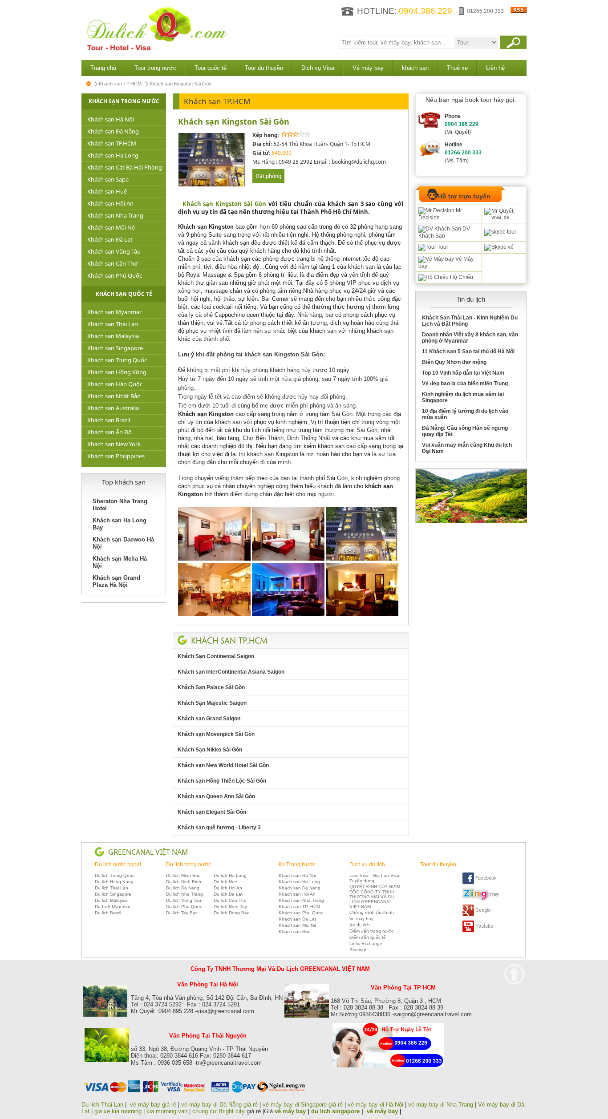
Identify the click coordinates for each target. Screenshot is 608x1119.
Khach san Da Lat (297, 919)
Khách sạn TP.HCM (120, 83)
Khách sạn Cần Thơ (112, 263)
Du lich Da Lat (228, 894)
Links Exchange (365, 943)
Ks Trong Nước (297, 864)
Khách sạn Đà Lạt (110, 239)
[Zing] (480, 899)
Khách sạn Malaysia (113, 336)
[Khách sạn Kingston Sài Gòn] (212, 185)
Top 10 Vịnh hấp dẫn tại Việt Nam (463, 373)
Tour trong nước (155, 68)
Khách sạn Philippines (116, 456)
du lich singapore (335, 1111)
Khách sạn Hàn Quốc (114, 384)
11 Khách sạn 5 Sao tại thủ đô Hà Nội (468, 351)
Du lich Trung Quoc (114, 875)
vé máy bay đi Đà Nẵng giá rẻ (219, 1104)
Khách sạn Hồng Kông (116, 372)
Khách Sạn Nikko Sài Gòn (210, 750)
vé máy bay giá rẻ (154, 1104)
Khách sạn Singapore (115, 348)
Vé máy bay (368, 68)
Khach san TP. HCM (299, 906)
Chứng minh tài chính (371, 912)
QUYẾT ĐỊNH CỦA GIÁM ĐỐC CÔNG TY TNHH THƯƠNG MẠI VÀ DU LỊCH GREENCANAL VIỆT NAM (374, 896)
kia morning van (166, 1111)
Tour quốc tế (211, 68)
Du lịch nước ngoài (118, 864)
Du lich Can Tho (230, 900)
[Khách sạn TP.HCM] (229, 640)
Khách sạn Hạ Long (112, 155)
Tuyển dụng (361, 880)
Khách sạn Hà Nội (110, 119)
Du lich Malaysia (111, 900)
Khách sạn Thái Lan (112, 324)
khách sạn (415, 68)
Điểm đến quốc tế (367, 937)
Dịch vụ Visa (317, 68)
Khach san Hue (295, 931)
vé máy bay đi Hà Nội (375, 1104)
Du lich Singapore (113, 894)
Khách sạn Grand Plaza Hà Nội (116, 581)
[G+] (480, 915)
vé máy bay (290, 1111)
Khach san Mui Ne (297, 925)
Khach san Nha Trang (301, 900)
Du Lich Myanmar (112, 906)
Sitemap (357, 949)
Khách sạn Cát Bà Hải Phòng (124, 167)
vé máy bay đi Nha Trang (440, 1104)
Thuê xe (457, 68)
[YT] (480, 931)
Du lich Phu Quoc (184, 906)
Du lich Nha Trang (184, 894)
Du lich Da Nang (182, 887)
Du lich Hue (225, 881)
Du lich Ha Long (230, 875)
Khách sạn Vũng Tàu (114, 251)
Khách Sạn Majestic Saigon (212, 703)
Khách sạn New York (114, 444)
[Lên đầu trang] (514, 974)
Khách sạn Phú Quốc (114, 275)
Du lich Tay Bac (182, 912)
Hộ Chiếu (461, 277)
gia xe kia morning (118, 1111)
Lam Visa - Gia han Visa (374, 875)
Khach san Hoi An (297, 894)
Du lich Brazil (108, 912)
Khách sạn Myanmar (114, 312)
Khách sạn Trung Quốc (117, 360)
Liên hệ (495, 68)
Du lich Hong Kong (114, 881)
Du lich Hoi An (228, 887)
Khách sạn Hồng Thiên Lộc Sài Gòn (222, 781)
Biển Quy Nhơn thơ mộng (454, 362)
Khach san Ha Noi (297, 875)
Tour (442, 247)
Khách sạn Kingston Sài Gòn (233, 121)
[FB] (480, 883)
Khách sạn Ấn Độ (109, 432)
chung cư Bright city (218, 1111)
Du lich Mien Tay (230, 906)
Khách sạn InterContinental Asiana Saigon (231, 672)
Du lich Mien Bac (183, 875)
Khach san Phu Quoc (301, 912)
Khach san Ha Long (299, 881)
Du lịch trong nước (188, 864)
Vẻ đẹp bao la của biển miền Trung (465, 383)
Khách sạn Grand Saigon (209, 718)
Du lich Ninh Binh (183, 881)
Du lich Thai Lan (111, 887)
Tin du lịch (470, 299)
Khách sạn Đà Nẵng (113, 131)
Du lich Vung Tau (183, 900)
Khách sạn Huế (107, 191)
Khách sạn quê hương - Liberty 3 (219, 827)
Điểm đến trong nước (371, 931)
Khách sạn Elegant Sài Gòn (212, 812)
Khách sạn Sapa (108, 179)
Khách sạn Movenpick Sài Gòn (216, 734)
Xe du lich (359, 924)
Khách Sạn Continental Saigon (216, 656)
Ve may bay (361, 918)
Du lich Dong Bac (231, 912)
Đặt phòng (268, 176)
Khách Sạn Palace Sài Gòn (211, 687)
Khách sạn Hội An (110, 203)
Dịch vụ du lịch (367, 864)
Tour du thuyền (264, 68)
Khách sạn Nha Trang (115, 215)
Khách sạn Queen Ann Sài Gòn (216, 796)
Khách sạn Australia (113, 408)
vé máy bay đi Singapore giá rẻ (303, 1104)
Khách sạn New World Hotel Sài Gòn (223, 765)
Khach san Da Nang (299, 887)
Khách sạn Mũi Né (111, 227)
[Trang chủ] (89, 83)
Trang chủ (103, 68)
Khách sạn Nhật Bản (114, 396)
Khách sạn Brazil (108, 420)
